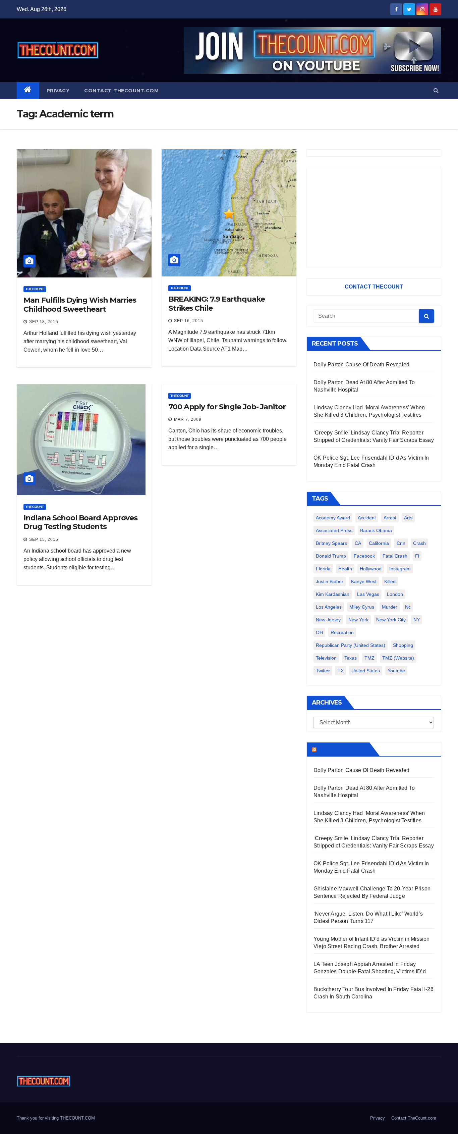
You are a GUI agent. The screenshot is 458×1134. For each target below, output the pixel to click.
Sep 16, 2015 (188, 320)
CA (358, 543)
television (326, 658)
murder (389, 607)
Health (345, 568)
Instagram (400, 568)
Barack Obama (376, 530)
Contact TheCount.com (121, 91)
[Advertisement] (373, 217)
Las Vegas (368, 594)
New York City (391, 619)
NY (416, 619)
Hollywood (371, 568)
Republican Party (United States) (350, 645)
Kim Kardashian (332, 594)
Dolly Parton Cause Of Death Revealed (361, 364)
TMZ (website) (398, 658)
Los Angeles (329, 607)
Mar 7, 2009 (188, 419)
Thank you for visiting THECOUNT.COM (56, 1118)
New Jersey (328, 619)
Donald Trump (331, 556)
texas (350, 658)
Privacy (58, 91)
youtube (396, 670)
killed (390, 581)
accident (367, 517)
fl (417, 556)
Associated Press (334, 530)
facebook (364, 556)
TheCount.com (342, 749)
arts (408, 517)
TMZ (369, 658)
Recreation (342, 632)
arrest (390, 517)
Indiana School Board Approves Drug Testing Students (80, 522)
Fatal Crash (395, 556)
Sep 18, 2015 (43, 321)
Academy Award (333, 517)
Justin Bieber (329, 581)
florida (323, 568)
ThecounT (34, 289)
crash (419, 543)
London (395, 594)
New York (358, 619)
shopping (403, 645)
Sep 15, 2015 (43, 539)
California (379, 543)
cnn (401, 543)
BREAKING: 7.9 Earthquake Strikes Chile (216, 303)
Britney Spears (331, 543)
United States (365, 670)
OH (319, 632)
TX (341, 670)
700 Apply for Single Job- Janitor (227, 406)
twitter (323, 670)
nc (408, 607)
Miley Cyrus (361, 607)
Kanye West (364, 581)
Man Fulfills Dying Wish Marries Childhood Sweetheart (79, 304)
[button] (436, 90)
